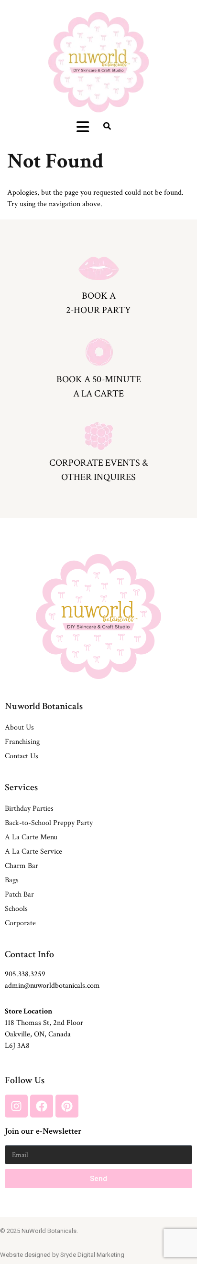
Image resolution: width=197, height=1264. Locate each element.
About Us (19, 727)
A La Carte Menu (31, 837)
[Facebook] (41, 1106)
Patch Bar (19, 894)
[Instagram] (16, 1106)
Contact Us (21, 756)
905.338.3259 (25, 974)
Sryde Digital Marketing (92, 1254)
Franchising (22, 742)
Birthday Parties (29, 809)
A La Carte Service (33, 851)
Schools (16, 909)
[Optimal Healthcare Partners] (99, 62)
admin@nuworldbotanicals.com (52, 986)
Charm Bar (21, 866)
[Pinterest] (66, 1106)
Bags (12, 880)
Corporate (20, 923)
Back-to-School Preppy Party (49, 823)
